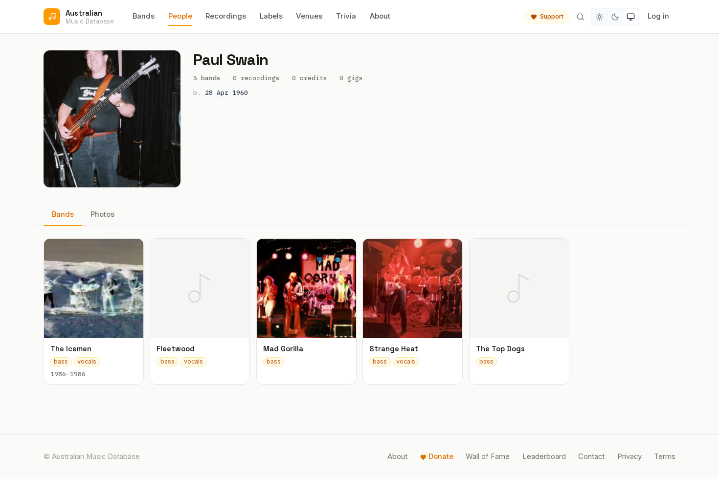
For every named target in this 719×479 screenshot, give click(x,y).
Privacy (629, 456)
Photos (102, 214)
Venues (309, 16)
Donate (440, 456)
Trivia (346, 16)
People (180, 16)
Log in (658, 16)
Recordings (225, 16)
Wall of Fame (488, 456)
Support (551, 16)
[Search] (580, 16)
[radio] (599, 16)
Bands (144, 16)
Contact (591, 456)
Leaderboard (544, 456)
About (380, 16)
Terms (664, 456)
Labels (271, 16)
